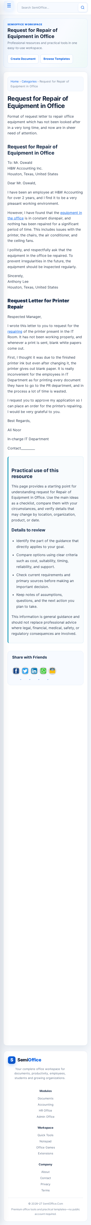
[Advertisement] (45, 863)
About (45, 1172)
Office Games (45, 1147)
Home (15, 81)
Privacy (45, 1184)
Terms (45, 1190)
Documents (45, 1098)
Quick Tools (45, 1135)
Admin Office (46, 1116)
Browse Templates (57, 58)
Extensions (45, 1153)
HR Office (45, 1110)
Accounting (45, 1104)
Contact (45, 1178)
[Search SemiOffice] (82, 7)
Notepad (45, 1141)
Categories (29, 81)
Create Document (23, 58)
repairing (15, 331)
